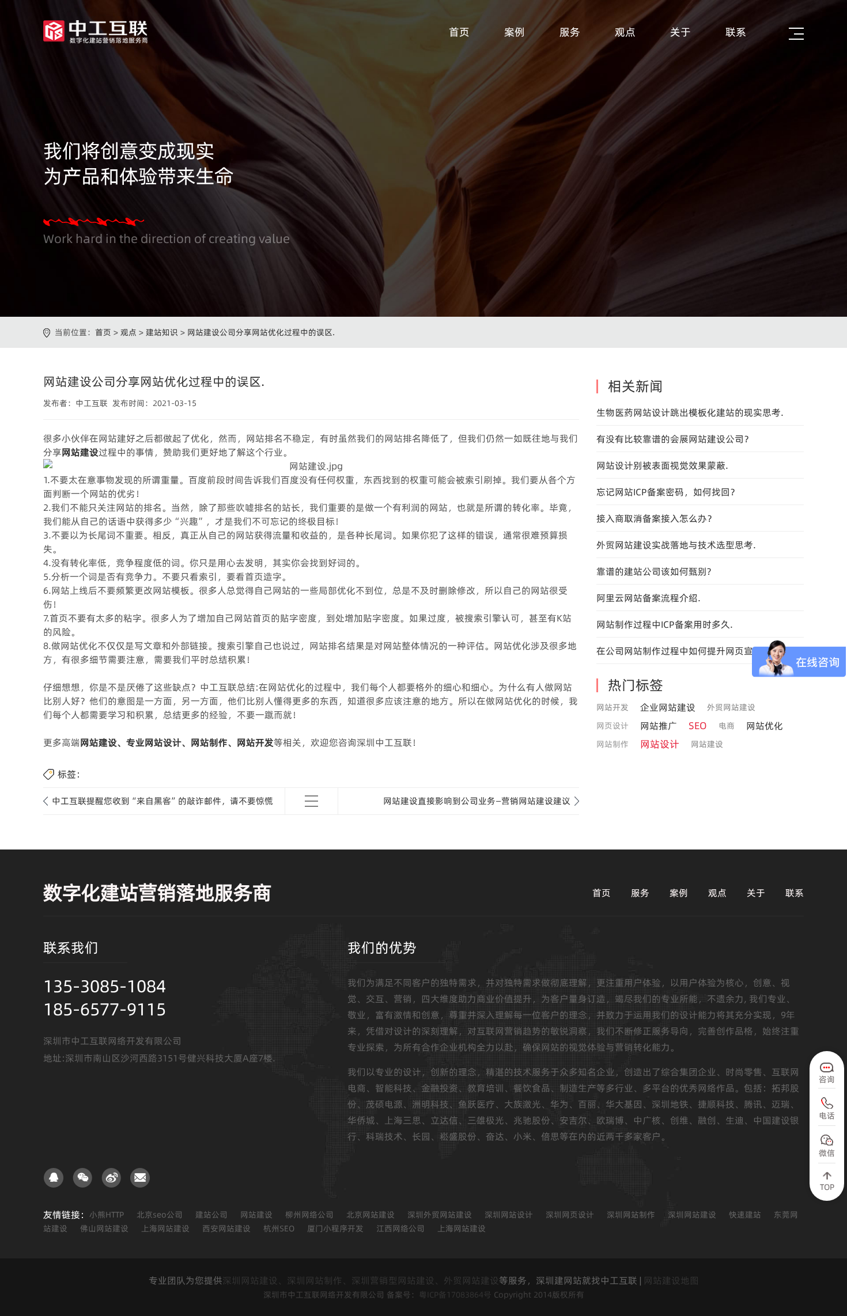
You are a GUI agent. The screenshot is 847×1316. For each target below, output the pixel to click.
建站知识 (162, 332)
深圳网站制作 (631, 1214)
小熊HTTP (106, 1214)
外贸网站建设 (731, 707)
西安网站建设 (226, 1228)
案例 (514, 32)
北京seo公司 (160, 1214)
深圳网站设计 (509, 1214)
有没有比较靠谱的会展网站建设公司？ (674, 439)
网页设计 (612, 725)
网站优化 (764, 725)
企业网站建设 (667, 707)
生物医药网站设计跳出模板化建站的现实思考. (690, 412)
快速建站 (745, 1214)
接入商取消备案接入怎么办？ (656, 518)
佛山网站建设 (104, 1228)
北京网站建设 (370, 1214)
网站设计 (659, 744)
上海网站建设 (165, 1228)
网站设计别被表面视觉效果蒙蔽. (662, 465)
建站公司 (211, 1214)
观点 (625, 32)
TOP (827, 1187)
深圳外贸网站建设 (439, 1214)
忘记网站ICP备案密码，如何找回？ (667, 492)
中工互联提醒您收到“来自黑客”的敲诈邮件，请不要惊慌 (162, 801)
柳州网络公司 (309, 1214)
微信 (827, 1153)
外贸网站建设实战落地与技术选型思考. (676, 544)
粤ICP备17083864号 (455, 1294)
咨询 (827, 1079)
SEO (698, 726)
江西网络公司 (400, 1228)
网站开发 (612, 707)
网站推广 (658, 725)
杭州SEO (278, 1228)
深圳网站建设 (692, 1214)
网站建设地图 (671, 1280)
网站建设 (707, 744)
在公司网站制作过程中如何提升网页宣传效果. (690, 650)
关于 (680, 32)
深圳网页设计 (570, 1214)
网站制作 (612, 744)
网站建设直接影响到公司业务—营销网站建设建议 (476, 801)
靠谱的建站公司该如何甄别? (653, 571)
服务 (569, 32)
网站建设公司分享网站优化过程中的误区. (261, 332)
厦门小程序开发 (335, 1228)
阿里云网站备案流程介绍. (648, 597)
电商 (727, 725)
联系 (735, 32)
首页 (459, 32)
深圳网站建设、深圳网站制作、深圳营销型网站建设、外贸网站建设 (360, 1280)
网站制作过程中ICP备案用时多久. (664, 624)
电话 (827, 1115)
